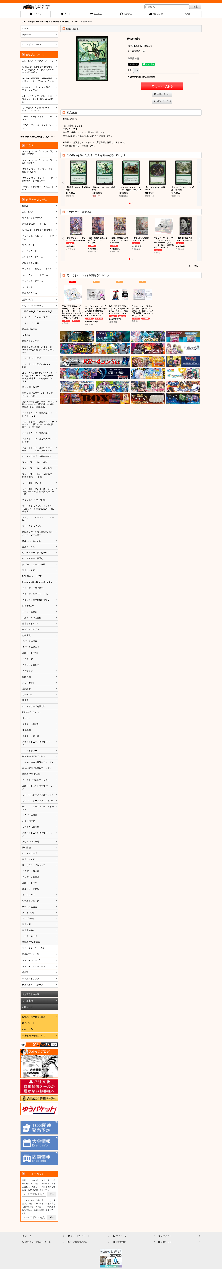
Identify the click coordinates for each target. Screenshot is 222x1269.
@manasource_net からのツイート (37, 136)
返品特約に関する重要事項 (142, 77)
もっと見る (193, 266)
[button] (186, 14)
